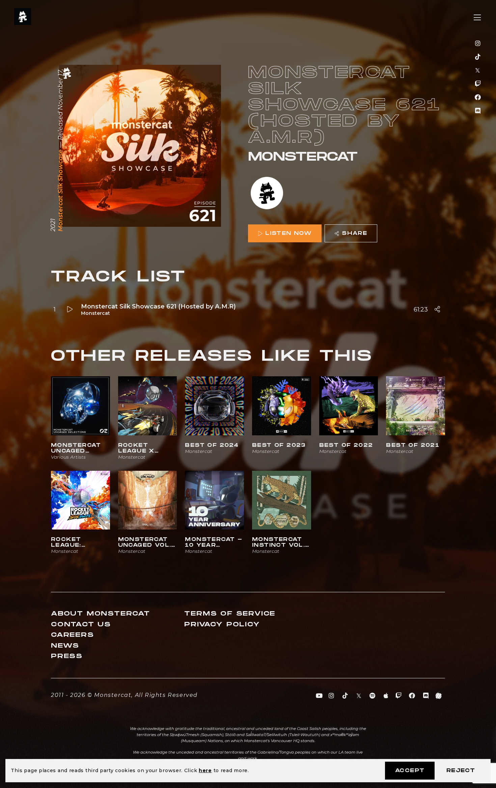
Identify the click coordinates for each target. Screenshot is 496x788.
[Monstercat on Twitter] (478, 70)
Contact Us (81, 624)
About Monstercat (100, 613)
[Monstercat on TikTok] (478, 57)
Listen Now (288, 233)
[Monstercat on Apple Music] (386, 696)
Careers (72, 634)
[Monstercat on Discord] (478, 111)
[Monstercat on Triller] (439, 696)
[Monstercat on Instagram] (478, 43)
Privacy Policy (222, 624)
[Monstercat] (267, 194)
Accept (409, 770)
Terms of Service (229, 613)
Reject (460, 770)
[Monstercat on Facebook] (478, 97)
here (205, 770)
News (65, 645)
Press (67, 656)
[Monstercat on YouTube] (319, 696)
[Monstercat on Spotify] (373, 696)
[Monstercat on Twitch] (478, 84)
